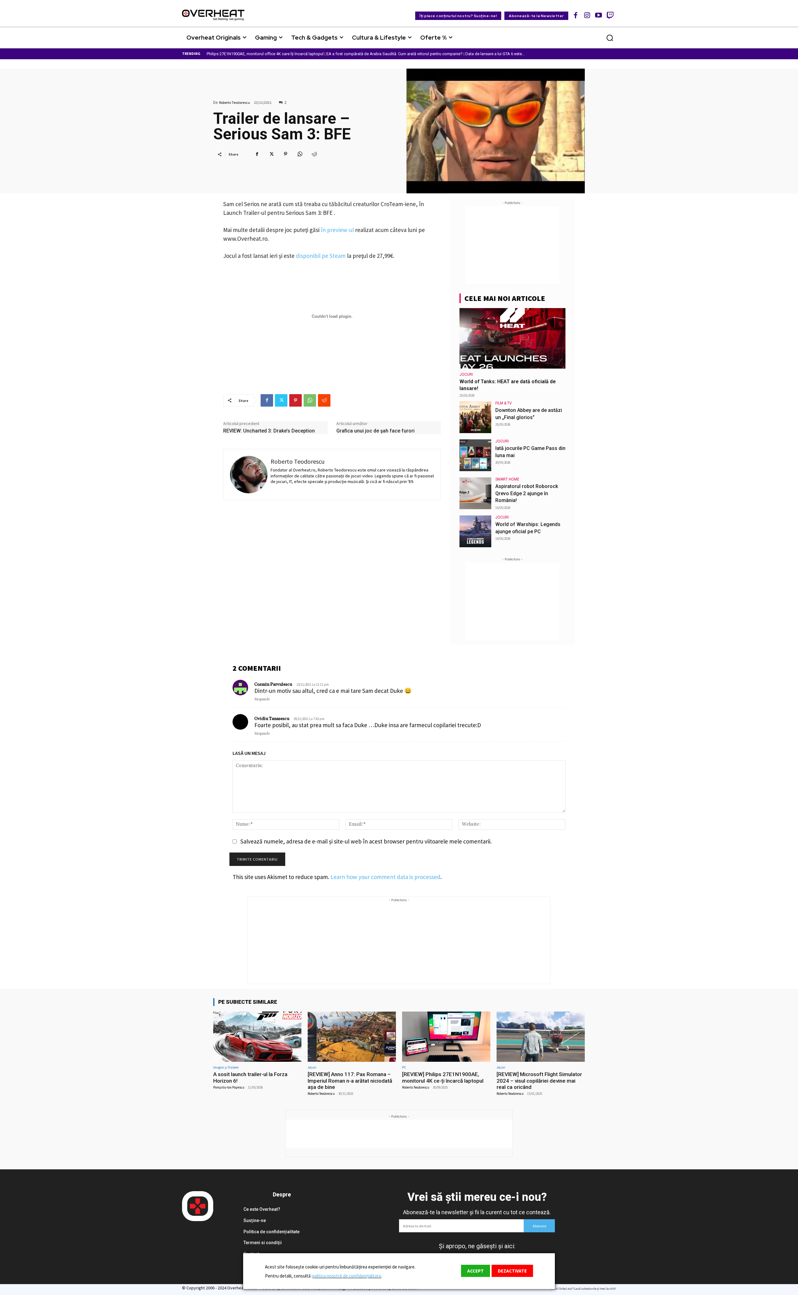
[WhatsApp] (300, 154)
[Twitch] (609, 15)
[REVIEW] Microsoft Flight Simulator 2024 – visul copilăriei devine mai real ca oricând (539, 1080)
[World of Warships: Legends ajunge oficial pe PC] (475, 531)
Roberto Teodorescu (234, 102)
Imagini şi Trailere (225, 1067)
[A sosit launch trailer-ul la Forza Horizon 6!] (257, 1037)
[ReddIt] (314, 154)
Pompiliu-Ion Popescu (228, 1087)
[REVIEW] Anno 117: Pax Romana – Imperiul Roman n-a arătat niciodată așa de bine (350, 1080)
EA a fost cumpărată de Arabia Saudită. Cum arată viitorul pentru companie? (394, 53)
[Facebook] (575, 15)
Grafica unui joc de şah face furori (375, 431)
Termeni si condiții (262, 1242)
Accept (475, 1271)
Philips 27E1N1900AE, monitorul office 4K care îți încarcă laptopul (265, 53)
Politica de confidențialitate (271, 1231)
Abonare (539, 1226)
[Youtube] (598, 15)
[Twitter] (271, 154)
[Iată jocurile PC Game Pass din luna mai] (475, 455)
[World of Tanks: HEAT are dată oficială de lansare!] (512, 338)
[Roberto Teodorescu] (248, 474)
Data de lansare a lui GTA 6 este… (495, 53)
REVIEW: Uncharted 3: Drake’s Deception (269, 431)
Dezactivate (512, 1271)
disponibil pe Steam (321, 255)
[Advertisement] (512, 245)
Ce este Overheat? (261, 1209)
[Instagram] (587, 15)
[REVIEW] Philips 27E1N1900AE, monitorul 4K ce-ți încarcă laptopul (442, 1077)
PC (404, 1067)
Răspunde (262, 699)
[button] (609, 37)
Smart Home (507, 479)
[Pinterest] (285, 154)
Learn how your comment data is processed (385, 877)
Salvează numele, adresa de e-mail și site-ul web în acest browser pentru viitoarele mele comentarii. (366, 841)
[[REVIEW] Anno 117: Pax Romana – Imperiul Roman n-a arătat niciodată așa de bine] (352, 1037)
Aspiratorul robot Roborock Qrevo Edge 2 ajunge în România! (526, 493)
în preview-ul (337, 230)
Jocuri (466, 374)
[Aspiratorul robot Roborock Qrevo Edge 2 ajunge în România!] (475, 493)
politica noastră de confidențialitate (346, 1276)
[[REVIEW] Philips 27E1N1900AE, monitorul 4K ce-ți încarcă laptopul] (446, 1037)
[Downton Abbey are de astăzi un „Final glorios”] (475, 417)
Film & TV (503, 403)
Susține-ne (254, 1220)
